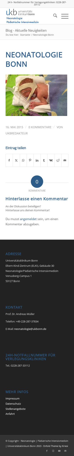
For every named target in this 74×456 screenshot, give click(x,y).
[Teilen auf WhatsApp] (23, 160)
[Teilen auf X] (16, 160)
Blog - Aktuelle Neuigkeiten (26, 30)
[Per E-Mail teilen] (64, 160)
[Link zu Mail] (65, 451)
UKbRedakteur (17, 133)
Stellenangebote (15, 409)
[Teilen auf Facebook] (9, 160)
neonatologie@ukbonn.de (30, 329)
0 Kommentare (40, 127)
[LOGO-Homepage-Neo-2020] (31, 16)
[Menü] (62, 16)
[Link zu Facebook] (47, 451)
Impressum (13, 398)
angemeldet (28, 219)
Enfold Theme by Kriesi (55, 446)
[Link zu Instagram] (53, 451)
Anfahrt (10, 414)
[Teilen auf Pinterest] (30, 160)
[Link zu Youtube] (59, 451)
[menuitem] (53, 16)
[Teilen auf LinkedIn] (37, 160)
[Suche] (53, 16)
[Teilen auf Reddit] (57, 160)
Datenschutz (13, 403)
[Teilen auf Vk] (51, 160)
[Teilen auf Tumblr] (44, 160)
